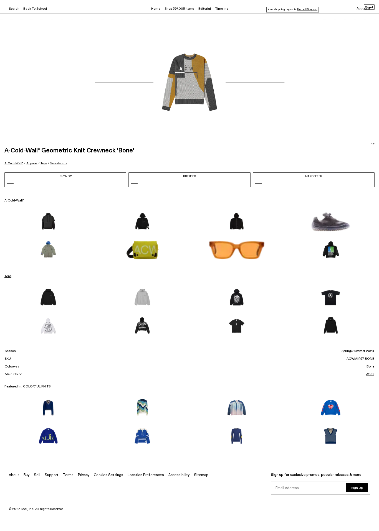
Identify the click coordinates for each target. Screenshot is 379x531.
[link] (48, 221)
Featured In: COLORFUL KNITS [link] (27, 386)
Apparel (31, 163)
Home (155, 9)
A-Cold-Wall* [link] (14, 200)
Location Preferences (146, 475)
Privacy (83, 475)
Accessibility (179, 475)
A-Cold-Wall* (13, 163)
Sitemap (201, 475)
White (370, 374)
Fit (373, 144)
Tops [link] (7, 276)
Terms (68, 475)
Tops (44, 163)
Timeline (221, 9)
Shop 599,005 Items (179, 9)
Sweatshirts (58, 163)
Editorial (204, 9)
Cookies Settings (108, 475)
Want (369, 7)
